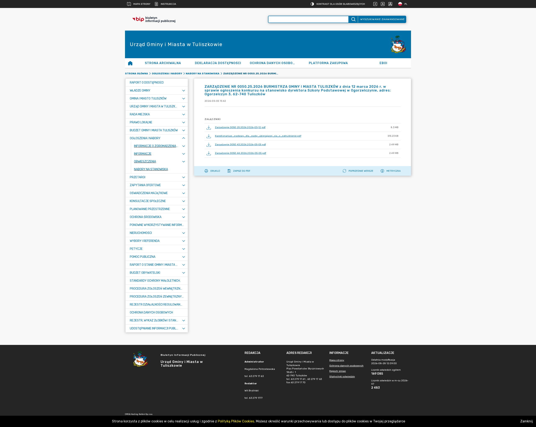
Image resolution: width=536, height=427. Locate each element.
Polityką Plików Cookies (236, 421)
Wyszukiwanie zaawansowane (382, 19)
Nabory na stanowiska (202, 73)
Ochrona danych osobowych (346, 365)
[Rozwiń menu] (183, 90)
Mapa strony (141, 4)
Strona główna (136, 73)
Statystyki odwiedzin (342, 376)
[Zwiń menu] (183, 138)
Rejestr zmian (337, 371)
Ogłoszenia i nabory (167, 73)
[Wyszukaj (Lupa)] (353, 19)
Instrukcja (168, 4)
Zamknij (526, 421)
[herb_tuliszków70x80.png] (398, 44)
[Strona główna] (130, 63)
